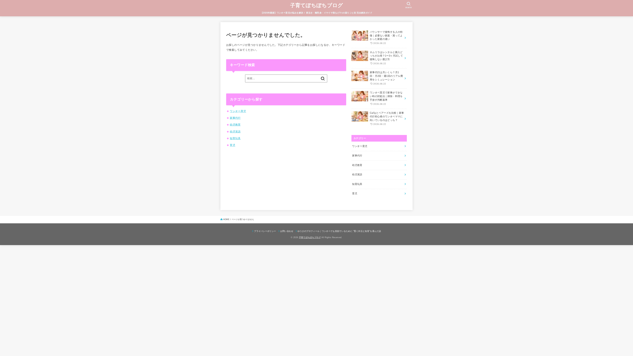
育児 (232, 145)
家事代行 (235, 117)
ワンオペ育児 (238, 111)
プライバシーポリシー (265, 231)
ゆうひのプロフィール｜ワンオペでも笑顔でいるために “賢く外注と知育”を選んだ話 (339, 231)
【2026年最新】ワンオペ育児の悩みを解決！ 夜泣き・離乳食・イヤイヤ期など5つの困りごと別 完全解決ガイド (316, 13)
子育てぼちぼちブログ (316, 5)
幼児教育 (235, 124)
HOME (226, 219)
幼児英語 (235, 131)
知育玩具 (235, 138)
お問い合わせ (286, 231)
